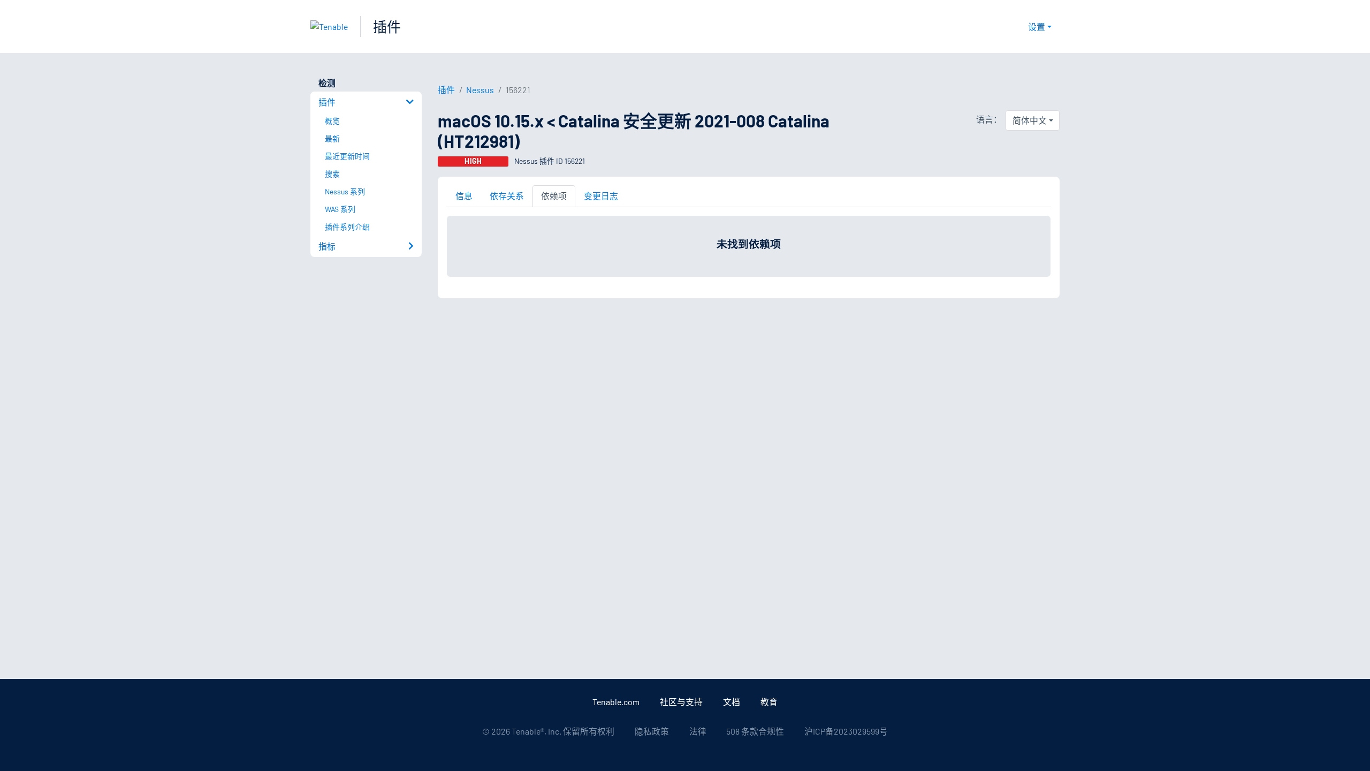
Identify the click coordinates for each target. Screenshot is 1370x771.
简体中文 (1030, 120)
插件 (387, 26)
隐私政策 (652, 731)
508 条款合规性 (755, 731)
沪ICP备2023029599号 (846, 731)
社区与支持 (681, 702)
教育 (769, 702)
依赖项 (554, 196)
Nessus (480, 90)
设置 (1036, 26)
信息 (464, 196)
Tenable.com (616, 702)
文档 (731, 702)
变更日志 (601, 196)
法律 (697, 731)
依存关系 (507, 196)
